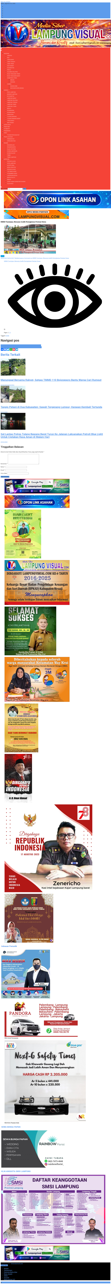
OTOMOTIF (7, 128)
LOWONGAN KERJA (12, 175)
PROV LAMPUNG (11, 92)
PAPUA (9, 69)
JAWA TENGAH (11, 61)
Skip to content (5, 2)
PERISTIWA (7, 126)
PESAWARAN (10, 110)
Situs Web (4, 473)
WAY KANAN (10, 122)
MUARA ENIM (13, 86)
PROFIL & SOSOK (8, 137)
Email (3, 470)
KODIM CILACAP (11, 153)
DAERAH (6, 90)
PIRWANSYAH (10, 139)
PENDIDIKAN (7, 130)
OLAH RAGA (10, 183)
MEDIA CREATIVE (11, 167)
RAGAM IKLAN (10, 145)
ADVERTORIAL (10, 165)
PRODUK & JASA (11, 161)
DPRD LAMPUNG (11, 163)
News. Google (8, 12)
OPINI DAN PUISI (11, 141)
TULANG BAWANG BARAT (13, 118)
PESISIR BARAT (11, 112)
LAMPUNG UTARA (11, 106)
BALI (8, 57)
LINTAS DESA (7, 124)
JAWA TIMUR (10, 63)
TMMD (9, 155)
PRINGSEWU (10, 114)
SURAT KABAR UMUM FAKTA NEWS (16, 181)
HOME (2, 256)
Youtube (6, 16)
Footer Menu (4, 1265)
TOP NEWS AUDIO (11, 171)
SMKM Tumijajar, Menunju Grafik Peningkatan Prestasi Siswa (22, 261)
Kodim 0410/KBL (11, 149)
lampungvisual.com (17, 1263)
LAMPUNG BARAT (11, 98)
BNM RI (9, 179)
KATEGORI (6, 159)
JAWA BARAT (10, 59)
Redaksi (6, 6)
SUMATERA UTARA (12, 78)
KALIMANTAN (10, 67)
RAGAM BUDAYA (11, 147)
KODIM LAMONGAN (12, 151)
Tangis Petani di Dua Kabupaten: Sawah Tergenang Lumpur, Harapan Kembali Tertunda (51, 407)
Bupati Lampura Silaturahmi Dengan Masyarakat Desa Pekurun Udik (21, 347)
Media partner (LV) (9, 17)
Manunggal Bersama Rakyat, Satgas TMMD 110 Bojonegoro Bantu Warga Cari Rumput (51, 379)
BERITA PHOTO (11, 177)
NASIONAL (6, 53)
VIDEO (6, 14)
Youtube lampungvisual (13, 135)
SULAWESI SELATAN (12, 72)
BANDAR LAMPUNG (12, 94)
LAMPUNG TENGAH (12, 102)
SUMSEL (9, 84)
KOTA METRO (10, 96)
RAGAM (6, 143)
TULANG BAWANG (12, 116)
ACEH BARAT (10, 65)
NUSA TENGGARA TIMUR (13, 74)
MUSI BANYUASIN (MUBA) (17, 88)
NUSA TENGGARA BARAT (13, 76)
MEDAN (12, 80)
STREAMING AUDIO (12, 173)
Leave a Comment (44, 258)
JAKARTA (9, 55)
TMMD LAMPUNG (11, 157)
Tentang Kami (8, 8)
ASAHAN (12, 82)
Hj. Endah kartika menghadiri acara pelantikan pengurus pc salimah (21, 345)
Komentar (4, 464)
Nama (3, 467)
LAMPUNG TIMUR (11, 104)
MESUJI (9, 108)
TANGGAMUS (10, 120)
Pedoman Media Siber (10, 10)
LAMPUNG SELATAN (12, 100)
